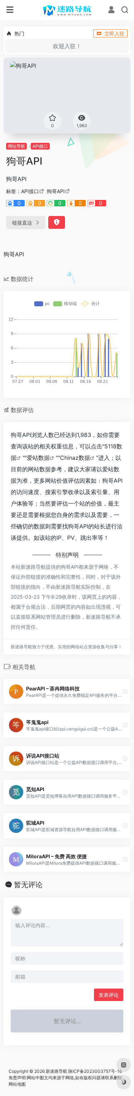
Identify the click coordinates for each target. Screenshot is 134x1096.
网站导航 (16, 146)
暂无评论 (28, 884)
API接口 (40, 146)
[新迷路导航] (67, 9)
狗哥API (56, 191)
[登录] (111, 10)
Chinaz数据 (75, 457)
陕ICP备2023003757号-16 (95, 1071)
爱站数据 (38, 457)
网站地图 (17, 1084)
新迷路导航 (56, 1071)
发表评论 (109, 995)
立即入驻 (114, 33)
